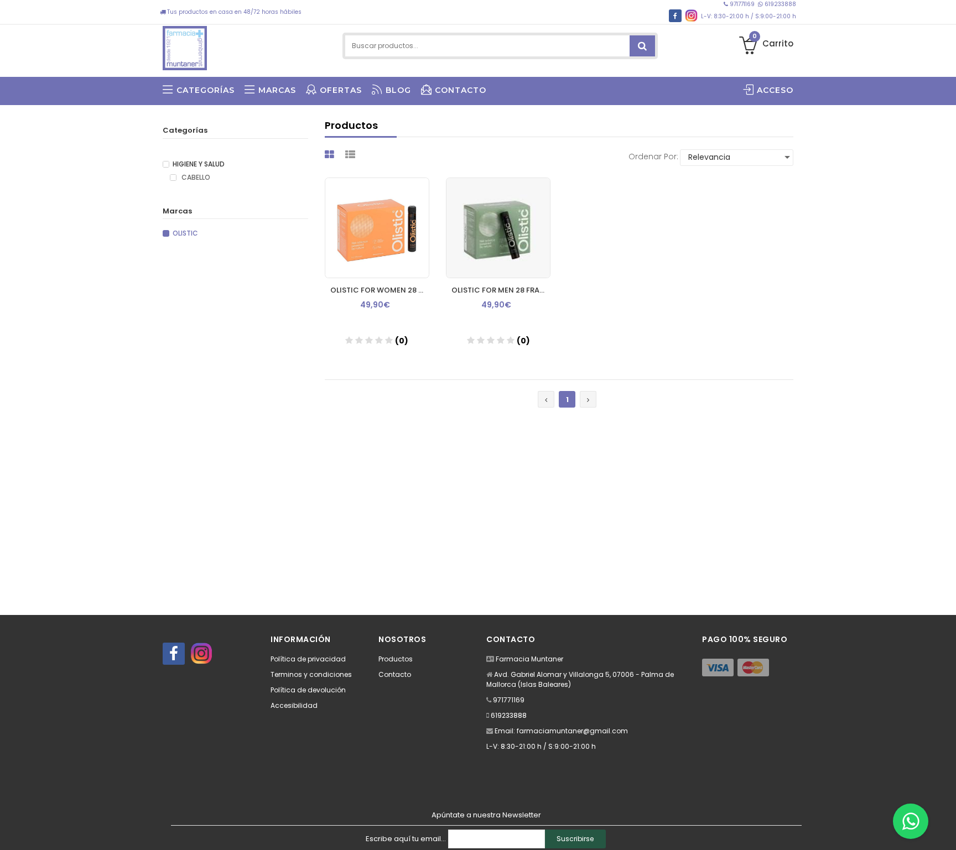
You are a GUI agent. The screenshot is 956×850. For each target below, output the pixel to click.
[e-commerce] (185, 45)
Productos (395, 659)
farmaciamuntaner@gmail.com (572, 731)
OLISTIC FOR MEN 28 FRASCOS (500, 290)
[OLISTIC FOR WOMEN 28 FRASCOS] (377, 228)
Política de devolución (308, 690)
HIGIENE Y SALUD (199, 164)
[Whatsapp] (910, 821)
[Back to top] (944, 830)
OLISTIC (185, 233)
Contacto (394, 674)
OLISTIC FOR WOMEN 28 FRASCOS (379, 290)
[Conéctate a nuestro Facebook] (675, 15)
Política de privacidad (308, 659)
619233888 (779, 4)
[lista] (351, 154)
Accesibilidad (294, 705)
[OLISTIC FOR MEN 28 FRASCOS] (498, 228)
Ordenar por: (653, 156)
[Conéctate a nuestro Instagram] (691, 15)
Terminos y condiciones (311, 674)
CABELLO (195, 177)
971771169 (742, 4)
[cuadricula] (331, 154)
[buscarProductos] (642, 45)
